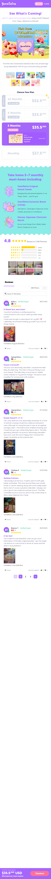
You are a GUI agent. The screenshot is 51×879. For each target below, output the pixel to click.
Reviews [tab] (9, 282)
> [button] (35, 576)
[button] (42, 348)
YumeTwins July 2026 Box (13, 397)
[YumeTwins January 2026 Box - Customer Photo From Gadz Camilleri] (21, 271)
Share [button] (9, 348)
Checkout (39, 873)
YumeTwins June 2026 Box (13, 457)
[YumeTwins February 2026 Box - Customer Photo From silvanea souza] (30, 271)
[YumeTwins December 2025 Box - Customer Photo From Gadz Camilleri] (38, 271)
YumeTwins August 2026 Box (14, 343)
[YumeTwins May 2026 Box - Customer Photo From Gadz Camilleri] (12, 264)
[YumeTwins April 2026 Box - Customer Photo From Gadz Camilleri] (21, 264)
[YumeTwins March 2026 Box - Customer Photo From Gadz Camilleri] (38, 264)
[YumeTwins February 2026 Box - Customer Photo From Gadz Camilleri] (12, 271)
